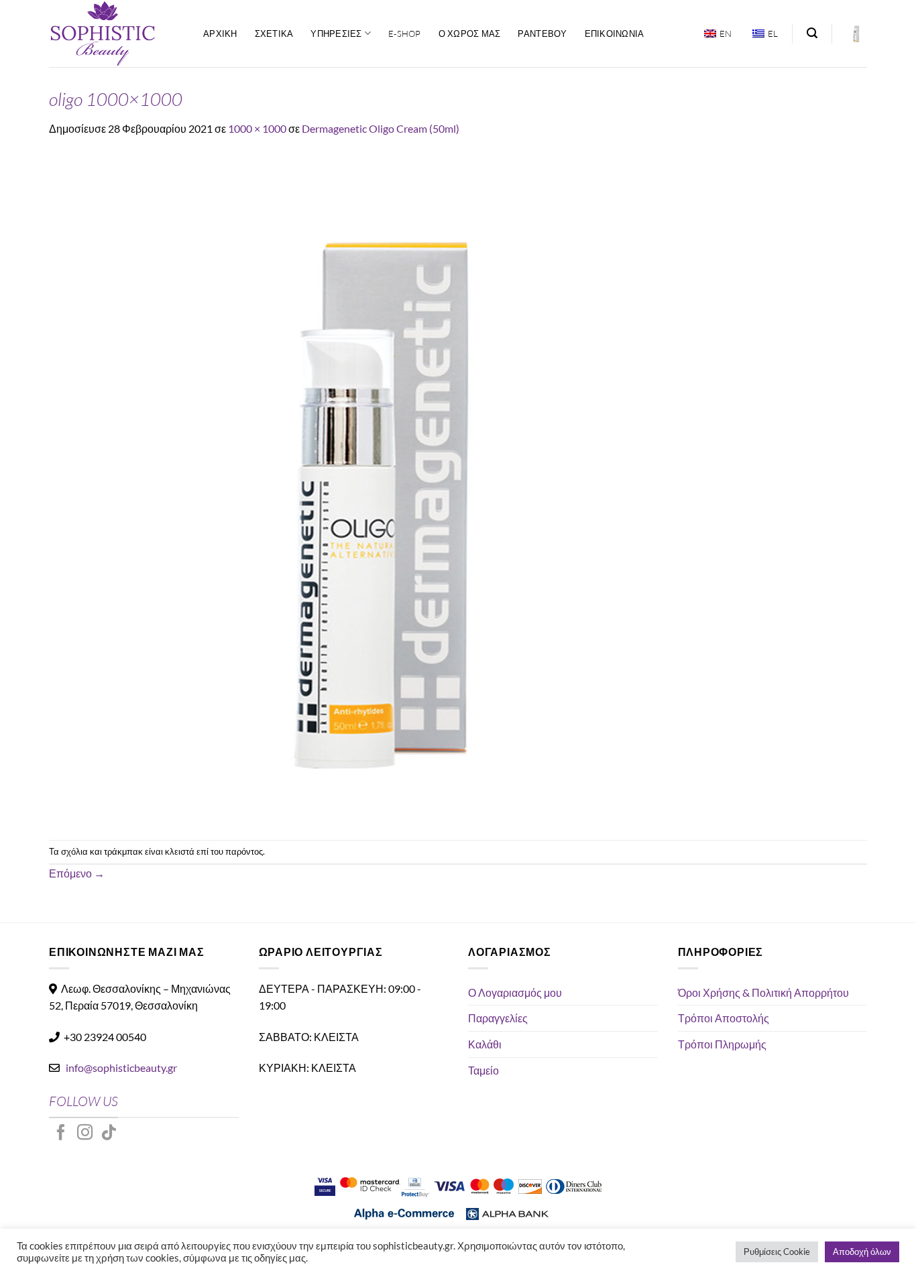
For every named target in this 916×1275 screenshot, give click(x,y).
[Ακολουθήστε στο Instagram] (85, 1133)
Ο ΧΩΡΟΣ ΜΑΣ (470, 33)
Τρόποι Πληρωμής (722, 1044)
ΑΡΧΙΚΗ (220, 33)
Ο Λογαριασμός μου (515, 992)
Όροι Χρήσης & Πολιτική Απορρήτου (763, 992)
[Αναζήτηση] (812, 33)
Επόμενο (77, 873)
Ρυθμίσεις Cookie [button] (777, 1251)
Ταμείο (483, 1070)
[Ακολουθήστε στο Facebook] (61, 1133)
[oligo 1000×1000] (384, 487)
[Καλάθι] (856, 33)
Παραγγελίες (498, 1018)
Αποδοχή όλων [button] (862, 1251)
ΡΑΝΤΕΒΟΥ (542, 33)
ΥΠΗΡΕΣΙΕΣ (335, 33)
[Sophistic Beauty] (116, 33)
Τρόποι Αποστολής (723, 1018)
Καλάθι (485, 1044)
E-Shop (404, 33)
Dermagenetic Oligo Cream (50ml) (380, 128)
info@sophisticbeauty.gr (121, 1067)
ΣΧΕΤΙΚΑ (274, 33)
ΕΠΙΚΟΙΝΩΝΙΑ (614, 33)
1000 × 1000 (257, 128)
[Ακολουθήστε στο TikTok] (109, 1133)
